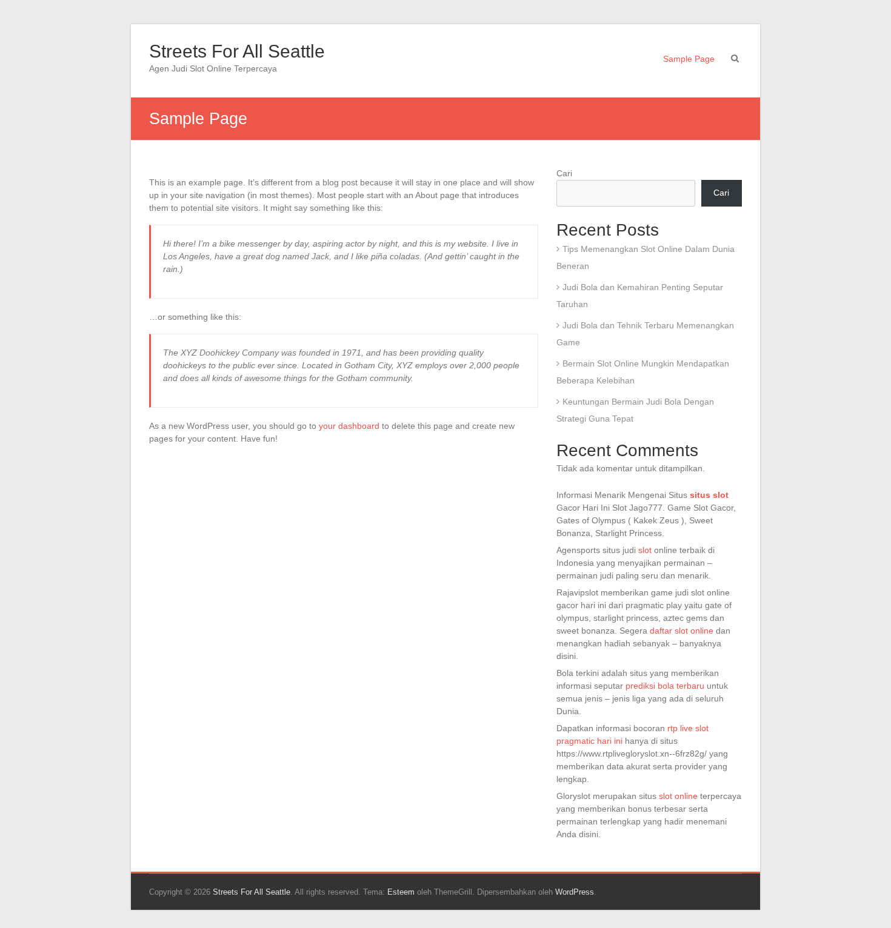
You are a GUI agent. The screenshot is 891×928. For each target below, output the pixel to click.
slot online (678, 796)
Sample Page (689, 59)
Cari (564, 173)
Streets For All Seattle (237, 51)
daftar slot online (681, 630)
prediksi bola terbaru (665, 686)
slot (645, 550)
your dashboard (349, 426)
